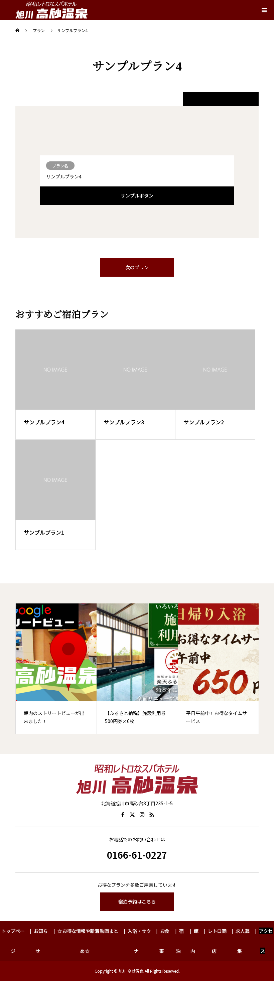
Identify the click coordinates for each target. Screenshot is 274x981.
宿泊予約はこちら (137, 901)
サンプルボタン (137, 195)
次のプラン (137, 267)
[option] (56, 668)
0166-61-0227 (137, 854)
